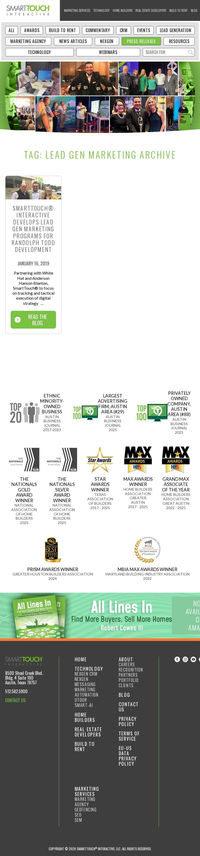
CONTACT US (15, 700)
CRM (124, 30)
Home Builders (122, 10)
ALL (11, 30)
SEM (78, 820)
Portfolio (129, 680)
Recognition (131, 670)
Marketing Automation (87, 692)
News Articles (73, 41)
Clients (126, 685)
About (126, 659)
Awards (32, 30)
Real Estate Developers (150, 10)
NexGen (107, 41)
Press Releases (141, 41)
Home (81, 659)
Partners (128, 675)
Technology (101, 10)
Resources (179, 41)
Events (143, 30)
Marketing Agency (28, 41)
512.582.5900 (16, 691)
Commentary (98, 30)
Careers (127, 664)
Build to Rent (178, 10)
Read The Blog (37, 320)
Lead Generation (175, 30)
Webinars (108, 52)
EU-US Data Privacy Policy (128, 756)
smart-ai (84, 705)
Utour (81, 700)
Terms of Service (129, 736)
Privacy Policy (128, 721)
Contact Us (129, 707)
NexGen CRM (86, 674)
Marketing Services (77, 10)
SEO (78, 815)
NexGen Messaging (85, 681)
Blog (194, 10)
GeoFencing (86, 809)
